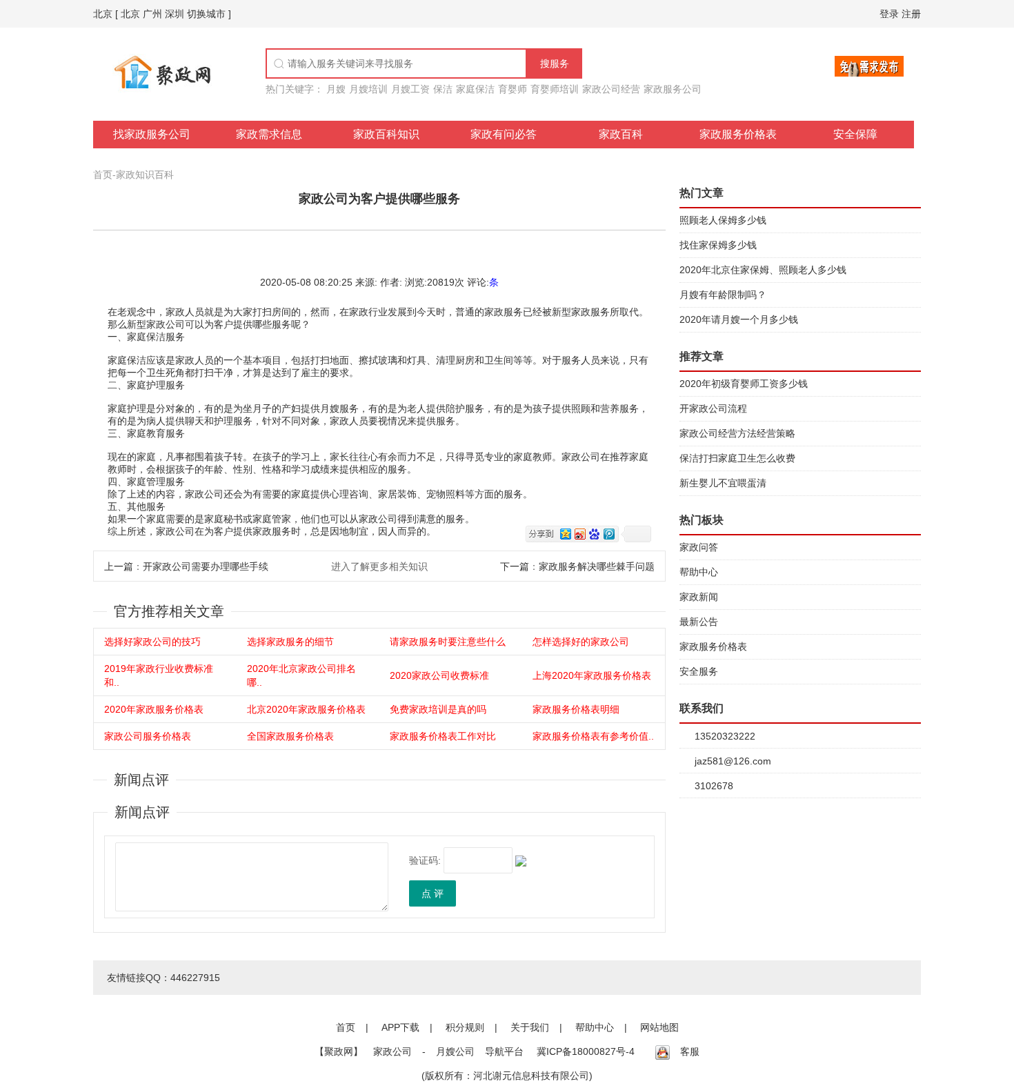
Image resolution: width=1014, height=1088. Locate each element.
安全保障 (855, 134)
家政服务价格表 (738, 134)
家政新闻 (698, 596)
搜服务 (554, 63)
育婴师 (512, 89)
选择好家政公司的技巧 (152, 641)
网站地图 (659, 1027)
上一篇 (118, 566)
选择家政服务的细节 (290, 641)
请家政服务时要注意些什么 (448, 641)
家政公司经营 (611, 89)
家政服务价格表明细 (576, 709)
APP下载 (400, 1027)
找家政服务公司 (151, 134)
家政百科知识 (386, 134)
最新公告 (698, 621)
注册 (911, 13)
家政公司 (392, 1051)
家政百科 (621, 134)
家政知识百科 (145, 174)
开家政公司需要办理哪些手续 (205, 566)
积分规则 (465, 1027)
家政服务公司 (673, 89)
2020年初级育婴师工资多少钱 (743, 383)
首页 (102, 174)
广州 (152, 13)
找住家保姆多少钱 (718, 244)
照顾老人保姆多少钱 (722, 220)
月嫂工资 (410, 89)
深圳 (174, 13)
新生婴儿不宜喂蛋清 (722, 482)
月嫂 (336, 89)
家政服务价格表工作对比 (443, 736)
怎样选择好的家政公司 (581, 641)
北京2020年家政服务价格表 (306, 709)
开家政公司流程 (713, 408)
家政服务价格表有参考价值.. (593, 736)
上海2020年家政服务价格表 (592, 675)
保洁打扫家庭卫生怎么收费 (737, 458)
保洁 (443, 89)
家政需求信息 (269, 134)
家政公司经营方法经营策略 (737, 433)
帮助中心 (698, 571)
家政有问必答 (503, 134)
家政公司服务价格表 (147, 736)
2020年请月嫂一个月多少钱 (738, 319)
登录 (889, 13)
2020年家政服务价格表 (153, 709)
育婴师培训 (554, 89)
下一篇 (514, 566)
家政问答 (698, 547)
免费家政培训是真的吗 (438, 709)
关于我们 (529, 1027)
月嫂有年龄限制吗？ (722, 294)
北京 (102, 13)
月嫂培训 (368, 89)
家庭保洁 (475, 89)
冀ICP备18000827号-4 (586, 1051)
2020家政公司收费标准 (439, 675)
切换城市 (206, 13)
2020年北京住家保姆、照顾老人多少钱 (762, 269)
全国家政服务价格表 (290, 736)
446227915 (195, 977)
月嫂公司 (455, 1051)
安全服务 (698, 671)
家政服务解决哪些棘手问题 (597, 566)
